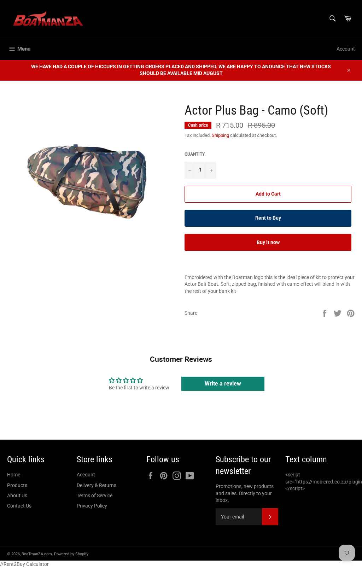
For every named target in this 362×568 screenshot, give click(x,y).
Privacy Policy (92, 506)
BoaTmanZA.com (37, 554)
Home (13, 474)
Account (346, 49)
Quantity (195, 154)
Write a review (223, 383)
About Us (17, 495)
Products (17, 485)
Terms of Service (94, 495)
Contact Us (19, 506)
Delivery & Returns (96, 485)
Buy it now (268, 242)
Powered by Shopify (71, 554)
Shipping (220, 135)
